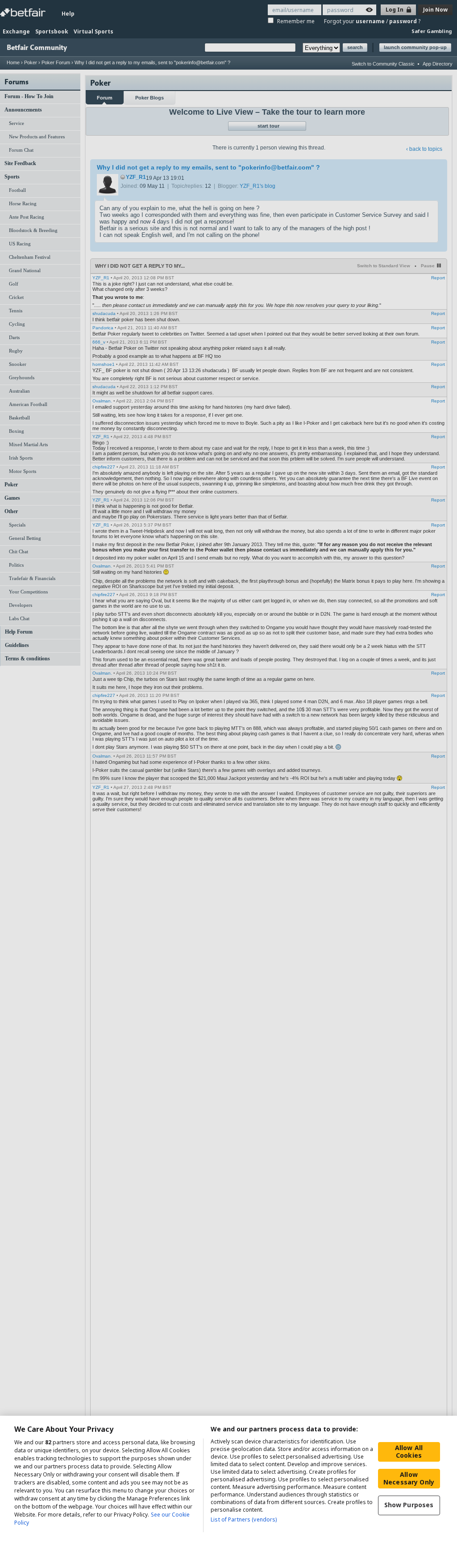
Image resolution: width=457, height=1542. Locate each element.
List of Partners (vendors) (244, 1519)
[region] (228, 1479)
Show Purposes (409, 1505)
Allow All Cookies (409, 1451)
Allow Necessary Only (408, 1478)
